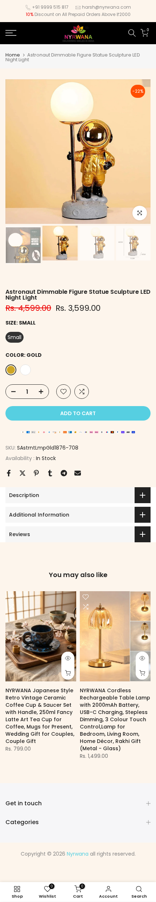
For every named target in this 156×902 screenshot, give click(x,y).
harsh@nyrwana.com (106, 7)
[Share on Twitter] (22, 473)
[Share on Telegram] (64, 473)
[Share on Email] (77, 473)
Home (12, 55)
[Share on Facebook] (8, 473)
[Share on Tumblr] (50, 473)
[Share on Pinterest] (36, 473)
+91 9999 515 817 (50, 7)
